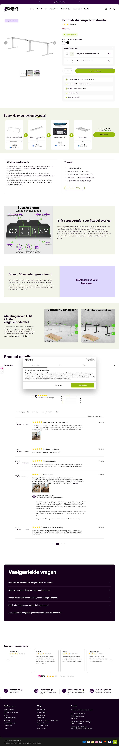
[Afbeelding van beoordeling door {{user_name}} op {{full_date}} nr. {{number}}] (36, 436)
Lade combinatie (83, 137)
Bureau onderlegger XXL (60, 137)
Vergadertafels (41, 728)
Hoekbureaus (41, 718)
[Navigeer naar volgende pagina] (65, 544)
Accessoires (41, 710)
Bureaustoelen (41, 712)
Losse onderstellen (43, 723)
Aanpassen (58, 385)
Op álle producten (14, 692)
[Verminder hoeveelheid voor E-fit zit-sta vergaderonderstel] (64, 71)
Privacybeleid (7, 743)
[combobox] (37, 412)
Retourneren (7, 720)
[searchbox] (20, 412)
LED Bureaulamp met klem (84, 61)
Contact (6, 728)
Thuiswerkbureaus (42, 725)
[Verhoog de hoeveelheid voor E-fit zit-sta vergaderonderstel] (72, 71)
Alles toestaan (83, 385)
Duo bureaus (41, 715)
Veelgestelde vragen (10, 723)
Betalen (6, 715)
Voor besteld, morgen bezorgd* (81, 79)
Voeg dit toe (15, 147)
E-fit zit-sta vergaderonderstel (14, 137)
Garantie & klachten (9, 718)
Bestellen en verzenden (11, 712)
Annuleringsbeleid (27, 743)
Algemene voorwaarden (16, 743)
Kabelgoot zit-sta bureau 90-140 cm (87, 54)
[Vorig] (39, 2)
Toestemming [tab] (35, 365)
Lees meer (75, 483)
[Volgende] (79, 2)
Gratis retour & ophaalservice (103, 692)
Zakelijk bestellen (9, 710)
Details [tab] (60, 365)
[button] (23, 73)
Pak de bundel (104, 134)
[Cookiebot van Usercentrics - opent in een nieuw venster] (87, 359)
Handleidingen (8, 725)
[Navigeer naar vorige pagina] (53, 544)
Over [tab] (83, 365)
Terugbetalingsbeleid (36, 743)
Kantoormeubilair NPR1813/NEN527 (48, 720)
